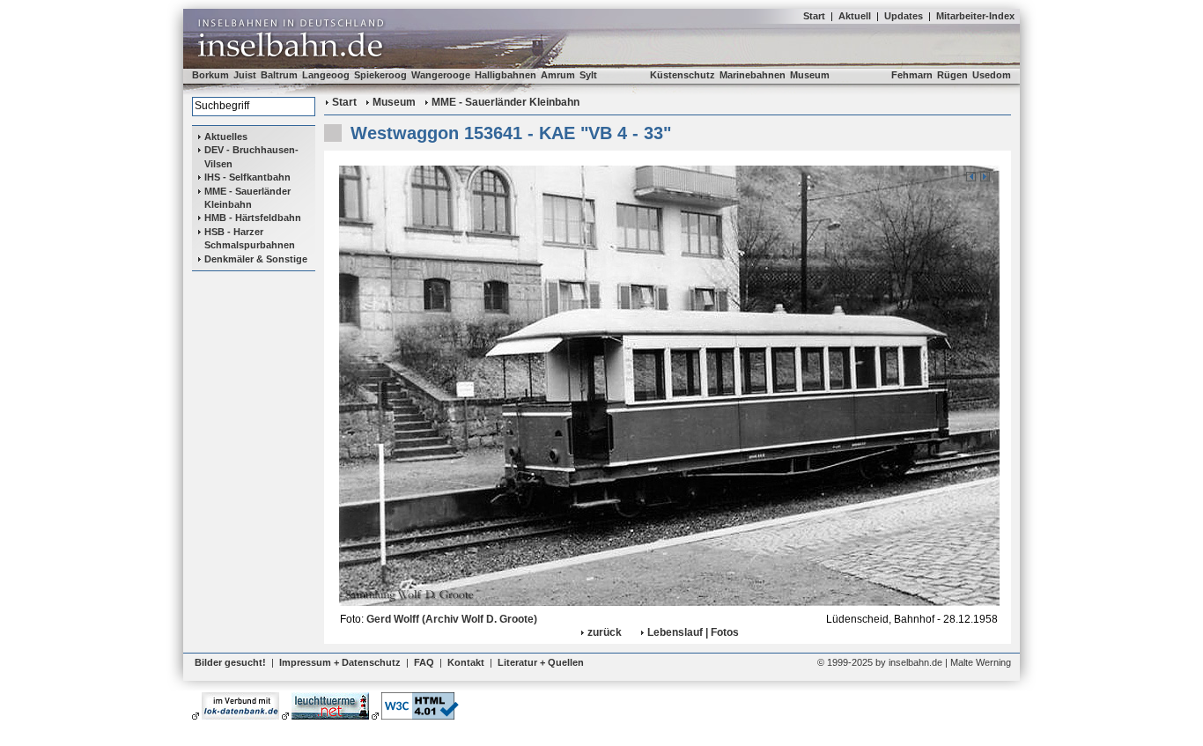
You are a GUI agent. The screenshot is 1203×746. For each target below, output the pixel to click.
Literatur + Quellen (541, 662)
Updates (903, 16)
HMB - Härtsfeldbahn (252, 217)
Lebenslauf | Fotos (693, 632)
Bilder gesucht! (230, 662)
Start (814, 16)
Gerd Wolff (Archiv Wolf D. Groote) (451, 619)
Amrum (558, 75)
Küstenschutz (682, 75)
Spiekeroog (380, 75)
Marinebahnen (753, 75)
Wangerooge (440, 75)
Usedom (991, 75)
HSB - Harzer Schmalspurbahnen (249, 238)
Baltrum (279, 75)
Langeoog (326, 75)
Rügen (952, 75)
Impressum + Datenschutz (340, 662)
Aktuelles (225, 136)
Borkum (210, 75)
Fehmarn (912, 75)
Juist (244, 75)
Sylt (588, 75)
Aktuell (854, 16)
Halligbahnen (505, 75)
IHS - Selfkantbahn (247, 177)
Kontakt (465, 662)
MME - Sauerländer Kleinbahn (247, 198)
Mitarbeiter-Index (975, 16)
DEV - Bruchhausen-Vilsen (251, 156)
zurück (604, 632)
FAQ (424, 662)
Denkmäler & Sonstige (255, 259)
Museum (810, 75)
